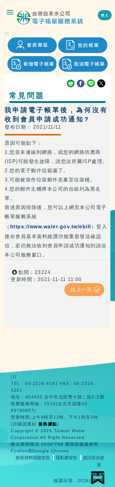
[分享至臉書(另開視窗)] (81, 83)
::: (7, 33)
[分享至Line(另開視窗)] (91, 83)
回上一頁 (81, 289)
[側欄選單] (10, 12)
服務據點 (47, 423)
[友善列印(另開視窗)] (71, 83)
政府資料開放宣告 (33, 457)
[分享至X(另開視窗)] (101, 83)
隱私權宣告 (66, 457)
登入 (105, 15)
